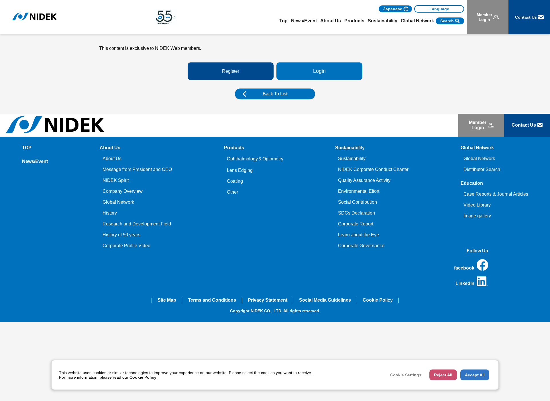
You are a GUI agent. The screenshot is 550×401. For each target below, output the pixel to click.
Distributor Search (481, 169)
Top (283, 20)
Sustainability (352, 158)
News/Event (304, 20)
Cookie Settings (405, 375)
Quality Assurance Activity (364, 180)
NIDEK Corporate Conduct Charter (373, 169)
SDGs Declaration (356, 213)
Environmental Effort (358, 191)
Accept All (475, 375)
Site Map (167, 300)
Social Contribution (357, 202)
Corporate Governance (361, 245)
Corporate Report (355, 223)
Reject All (443, 375)
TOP (27, 147)
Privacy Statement (267, 300)
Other (232, 192)
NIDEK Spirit (116, 180)
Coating (235, 181)
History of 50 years (121, 234)
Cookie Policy (378, 300)
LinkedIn (464, 283)
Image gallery (477, 215)
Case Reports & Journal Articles (495, 194)
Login (319, 71)
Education (472, 183)
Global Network (118, 202)
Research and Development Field (137, 223)
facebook (464, 268)
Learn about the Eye (358, 234)
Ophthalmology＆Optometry (255, 158)
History (110, 213)
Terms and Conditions (212, 300)
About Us (112, 158)
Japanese (392, 9)
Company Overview (123, 191)
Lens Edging (240, 170)
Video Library (477, 205)
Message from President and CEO (137, 169)
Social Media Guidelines (325, 300)
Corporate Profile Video (126, 245)
